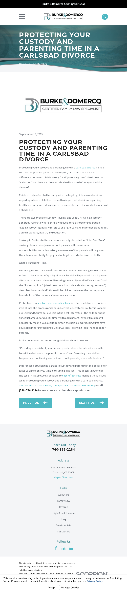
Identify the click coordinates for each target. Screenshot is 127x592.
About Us (63, 494)
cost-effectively (71, 375)
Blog (63, 519)
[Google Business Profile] (71, 548)
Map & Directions (64, 477)
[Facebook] (56, 548)
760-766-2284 (63, 449)
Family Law (63, 501)
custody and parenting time (54, 303)
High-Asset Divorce (63, 513)
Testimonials (63, 525)
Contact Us (63, 531)
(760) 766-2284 (28, 390)
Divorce (63, 507)
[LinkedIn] (63, 548)
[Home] (63, 16)
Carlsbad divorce (85, 167)
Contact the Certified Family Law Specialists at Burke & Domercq (57, 385)
